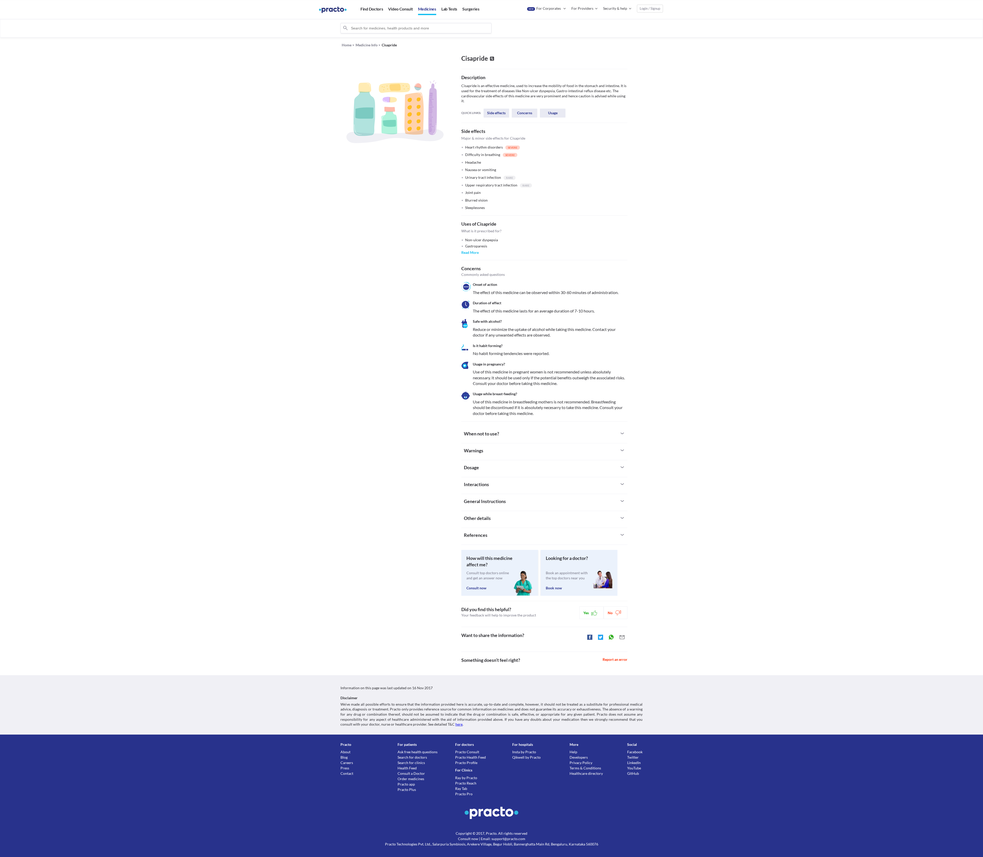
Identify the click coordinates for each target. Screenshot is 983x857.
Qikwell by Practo (526, 757)
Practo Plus (407, 789)
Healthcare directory (586, 773)
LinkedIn (634, 762)
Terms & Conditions (585, 768)
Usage (553, 113)
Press (344, 768)
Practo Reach (465, 783)
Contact (346, 773)
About (345, 752)
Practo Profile (466, 762)
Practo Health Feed (470, 757)
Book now (554, 588)
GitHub (633, 773)
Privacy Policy (581, 762)
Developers (579, 757)
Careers (346, 762)
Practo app (406, 784)
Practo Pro (464, 794)
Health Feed (407, 768)
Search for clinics (411, 762)
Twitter (633, 757)
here (459, 724)
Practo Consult (467, 752)
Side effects (496, 113)
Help (573, 752)
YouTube (634, 768)
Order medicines (411, 779)
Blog (344, 757)
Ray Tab (461, 788)
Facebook (635, 752)
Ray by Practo (466, 778)
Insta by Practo (524, 752)
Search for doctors (412, 757)
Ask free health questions (417, 752)
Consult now (476, 588)
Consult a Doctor (411, 773)
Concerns (524, 113)
